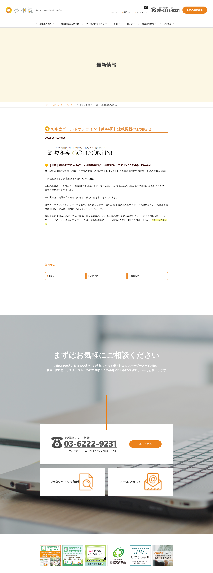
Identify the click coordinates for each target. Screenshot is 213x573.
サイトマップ (141, 12)
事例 (116, 24)
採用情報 (127, 12)
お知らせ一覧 (57, 105)
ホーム (115, 12)
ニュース (70, 105)
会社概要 (167, 24)
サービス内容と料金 (95, 24)
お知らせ (50, 264)
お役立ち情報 (148, 24)
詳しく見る (145, 444)
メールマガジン (131, 482)
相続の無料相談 (195, 10)
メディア (94, 276)
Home (47, 105)
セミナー (131, 24)
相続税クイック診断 (65, 482)
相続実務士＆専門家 (70, 24)
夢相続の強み (45, 24)
